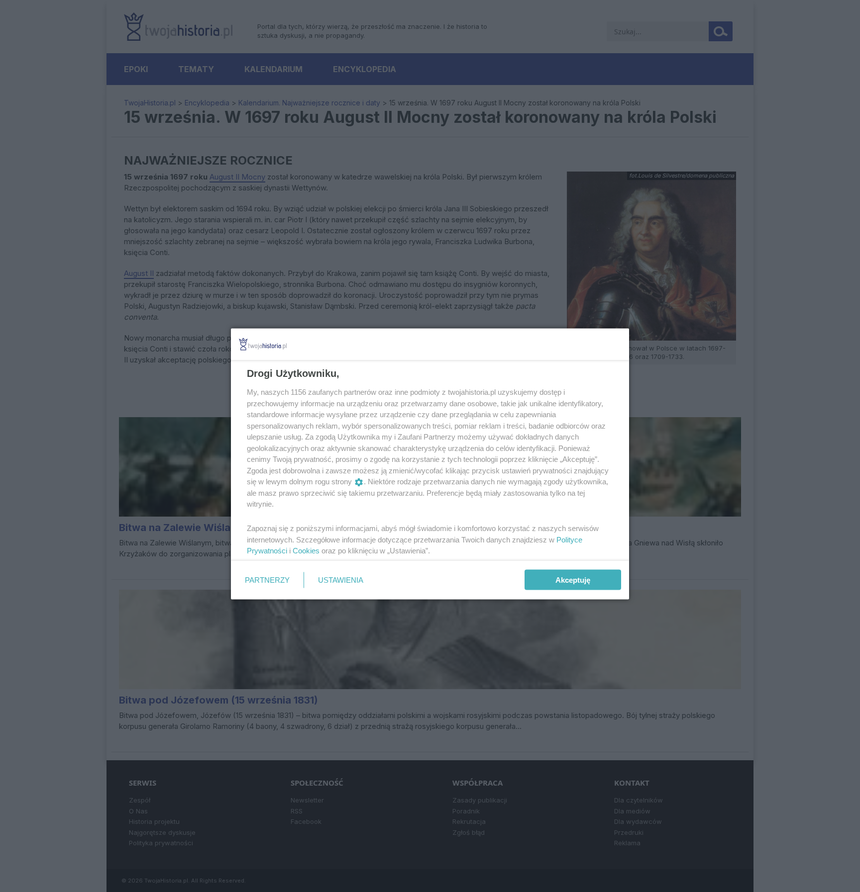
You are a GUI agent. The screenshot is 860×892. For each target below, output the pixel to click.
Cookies (306, 550)
